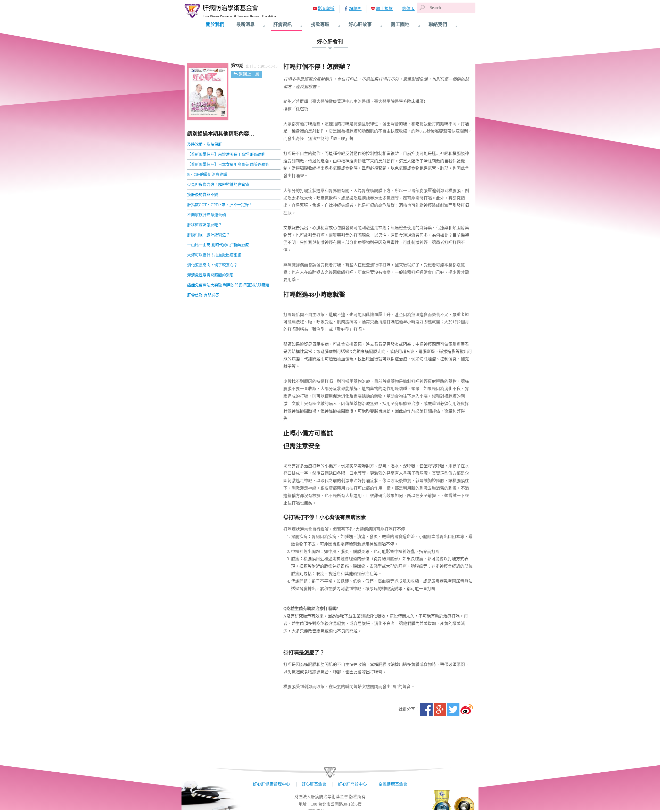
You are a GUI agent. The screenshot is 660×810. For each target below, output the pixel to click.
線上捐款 (384, 8)
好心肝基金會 (314, 784)
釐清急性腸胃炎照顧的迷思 (210, 275)
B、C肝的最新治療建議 (207, 174)
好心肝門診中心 (352, 784)
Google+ (440, 709)
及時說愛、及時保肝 (204, 144)
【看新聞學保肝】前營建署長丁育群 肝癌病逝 (226, 154)
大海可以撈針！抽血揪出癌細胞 (214, 255)
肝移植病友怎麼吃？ (204, 225)
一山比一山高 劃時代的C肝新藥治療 (218, 245)
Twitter (453, 709)
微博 (466, 709)
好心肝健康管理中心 (271, 784)
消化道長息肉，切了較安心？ (212, 265)
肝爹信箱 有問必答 (203, 295)
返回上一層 (249, 74)
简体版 (408, 8)
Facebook (426, 709)
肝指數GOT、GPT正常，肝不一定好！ (220, 205)
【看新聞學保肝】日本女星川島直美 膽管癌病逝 (228, 164)
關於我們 (215, 24)
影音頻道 (326, 8)
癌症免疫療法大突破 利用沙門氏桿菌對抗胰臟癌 (228, 285)
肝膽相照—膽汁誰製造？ (208, 235)
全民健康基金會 (392, 784)
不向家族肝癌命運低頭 (206, 215)
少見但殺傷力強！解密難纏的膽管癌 (218, 185)
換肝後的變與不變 (202, 195)
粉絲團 (355, 8)
